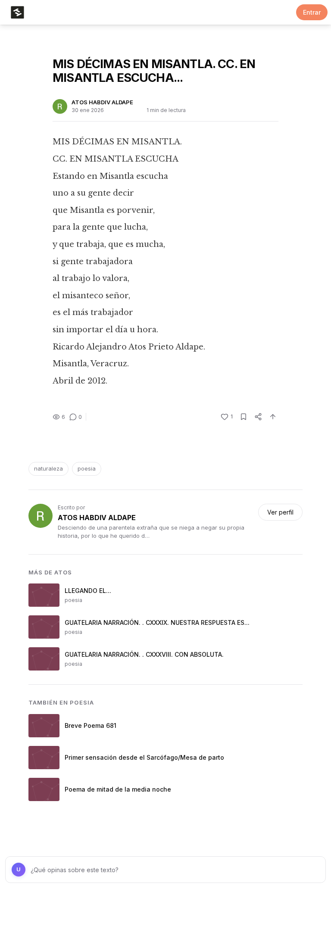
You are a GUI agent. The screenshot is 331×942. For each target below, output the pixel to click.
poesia (87, 468)
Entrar (312, 12)
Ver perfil (280, 512)
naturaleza (48, 468)
